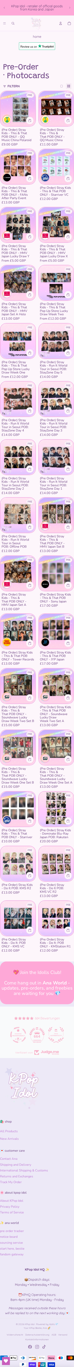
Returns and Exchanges (16, 1176)
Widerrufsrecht (15, 1334)
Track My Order (11, 1182)
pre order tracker (12, 1231)
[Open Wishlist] (6, 1361)
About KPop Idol (11, 1201)
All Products (9, 1131)
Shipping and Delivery (15, 1165)
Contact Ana (8, 1159)
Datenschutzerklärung (37, 1334)
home (37, 37)
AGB (54, 1334)
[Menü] (4, 23)
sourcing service (11, 1243)
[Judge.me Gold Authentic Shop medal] (56, 1035)
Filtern (13, 86)
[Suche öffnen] (13, 23)
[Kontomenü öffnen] (60, 23)
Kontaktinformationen (37, 1339)
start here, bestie (12, 1248)
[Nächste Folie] (69, 7)
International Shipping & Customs (24, 1170)
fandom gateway (11, 1254)
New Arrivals (9, 1139)
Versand (62, 1334)
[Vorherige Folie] (4, 7)
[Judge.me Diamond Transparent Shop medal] (18, 1035)
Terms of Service (12, 1212)
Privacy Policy (9, 1207)
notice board (9, 1237)
